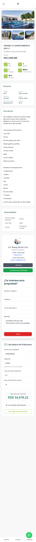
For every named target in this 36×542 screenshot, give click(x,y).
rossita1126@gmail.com (18, 260)
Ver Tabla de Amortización (18, 411)
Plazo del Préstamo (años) (13, 380)
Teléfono (7, 299)
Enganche (7, 359)
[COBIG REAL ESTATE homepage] (18, 4)
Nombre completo (10, 291)
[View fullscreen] (31, 25)
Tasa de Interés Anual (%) (12, 371)
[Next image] (31, 20)
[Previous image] (5, 20)
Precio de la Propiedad (11, 349)
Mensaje (7, 316)
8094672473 (18, 255)
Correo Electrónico (10, 308)
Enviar (18, 334)
